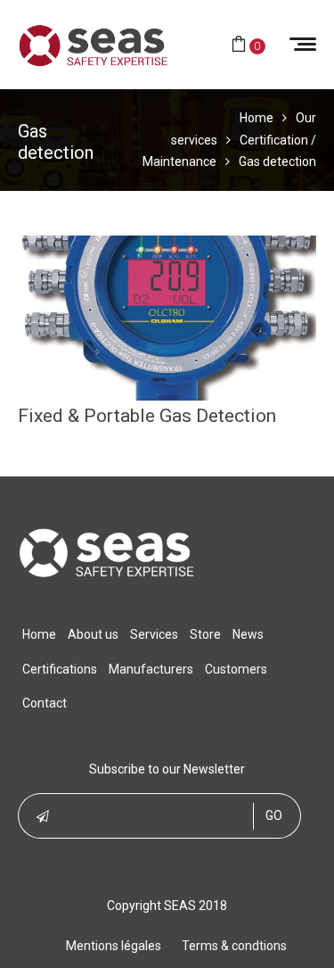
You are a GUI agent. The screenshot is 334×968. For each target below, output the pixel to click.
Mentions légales (113, 946)
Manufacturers (151, 669)
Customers (236, 669)
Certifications (59, 669)
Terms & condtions (234, 946)
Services (154, 634)
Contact (44, 703)
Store (205, 634)
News (248, 634)
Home (39, 634)
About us (93, 634)
